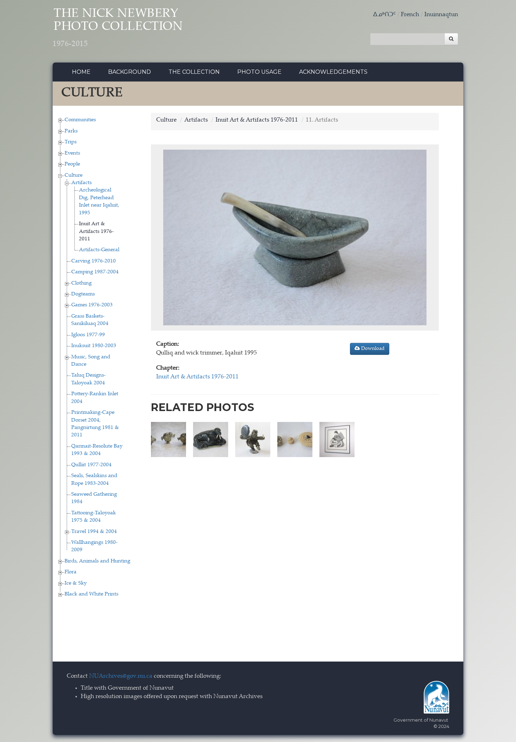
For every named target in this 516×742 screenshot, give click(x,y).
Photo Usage (259, 72)
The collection (194, 72)
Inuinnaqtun (441, 15)
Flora (71, 572)
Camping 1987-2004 (95, 272)
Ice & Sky (76, 583)
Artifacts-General (99, 250)
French (410, 15)
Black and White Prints (91, 594)
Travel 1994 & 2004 (94, 531)
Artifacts (81, 183)
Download (372, 348)
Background (129, 72)
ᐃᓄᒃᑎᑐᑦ (384, 15)
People (72, 164)
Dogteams (83, 294)
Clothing (81, 283)
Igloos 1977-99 (88, 335)
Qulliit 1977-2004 (91, 465)
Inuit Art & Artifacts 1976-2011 (96, 231)
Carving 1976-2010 (93, 261)
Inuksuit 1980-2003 (93, 346)
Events (72, 153)
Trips (71, 142)
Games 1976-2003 (92, 305)
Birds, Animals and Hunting (97, 561)
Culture (73, 175)
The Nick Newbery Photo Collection (118, 28)
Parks (71, 131)
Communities (80, 120)
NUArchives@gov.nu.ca (120, 676)
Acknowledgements (333, 72)
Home (81, 72)
